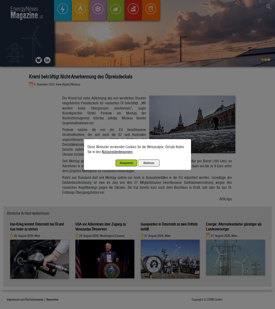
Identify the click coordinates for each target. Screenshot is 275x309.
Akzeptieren (126, 163)
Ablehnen (148, 163)
